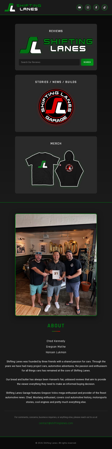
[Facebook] (96, 7)
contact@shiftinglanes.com (56, 423)
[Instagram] (88, 7)
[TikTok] (104, 7)
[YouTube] (79, 7)
